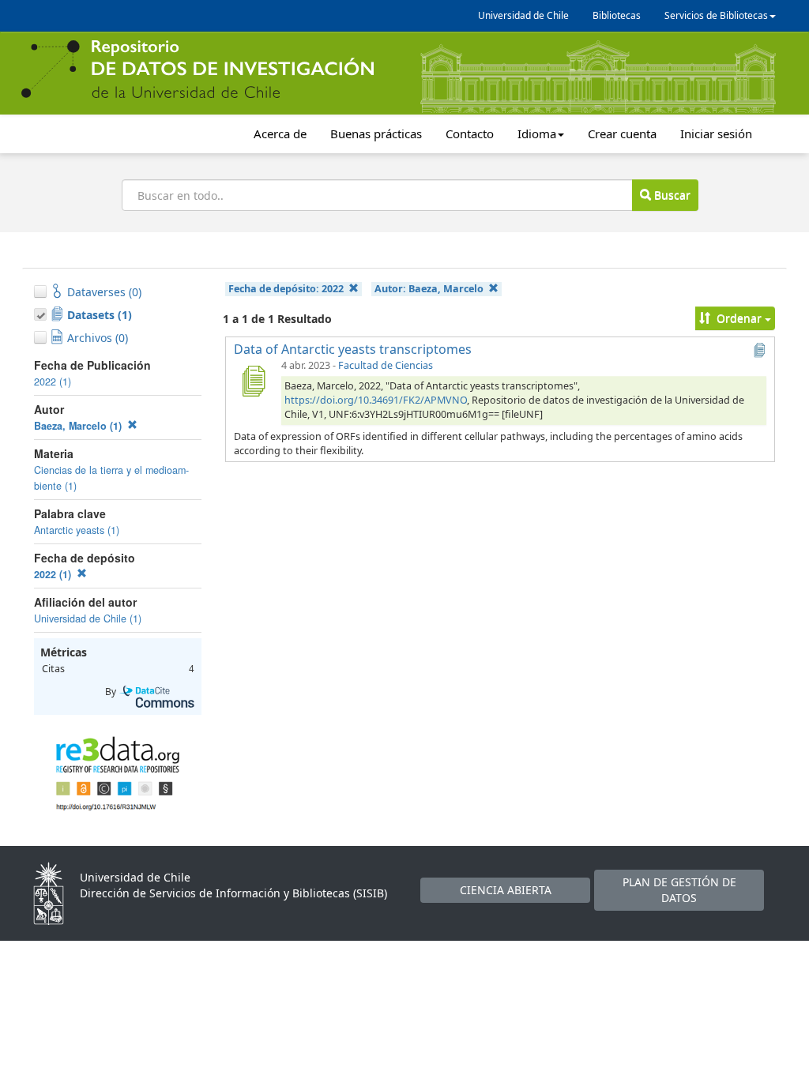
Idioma (536, 133)
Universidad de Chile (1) (87, 618)
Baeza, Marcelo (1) (79, 426)
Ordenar (739, 317)
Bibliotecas (617, 15)
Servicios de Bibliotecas (716, 15)
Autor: (429, 288)
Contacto (470, 133)
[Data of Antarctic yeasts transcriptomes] (253, 381)
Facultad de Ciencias (385, 365)
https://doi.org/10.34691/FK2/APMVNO (375, 400)
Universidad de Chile (523, 15)
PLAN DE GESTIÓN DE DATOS (679, 889)
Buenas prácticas (376, 133)
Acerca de (280, 133)
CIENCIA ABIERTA (505, 889)
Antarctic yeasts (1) (76, 530)
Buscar (670, 194)
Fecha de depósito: (286, 288)
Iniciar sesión (716, 133)
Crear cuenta (622, 133)
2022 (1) (52, 381)
